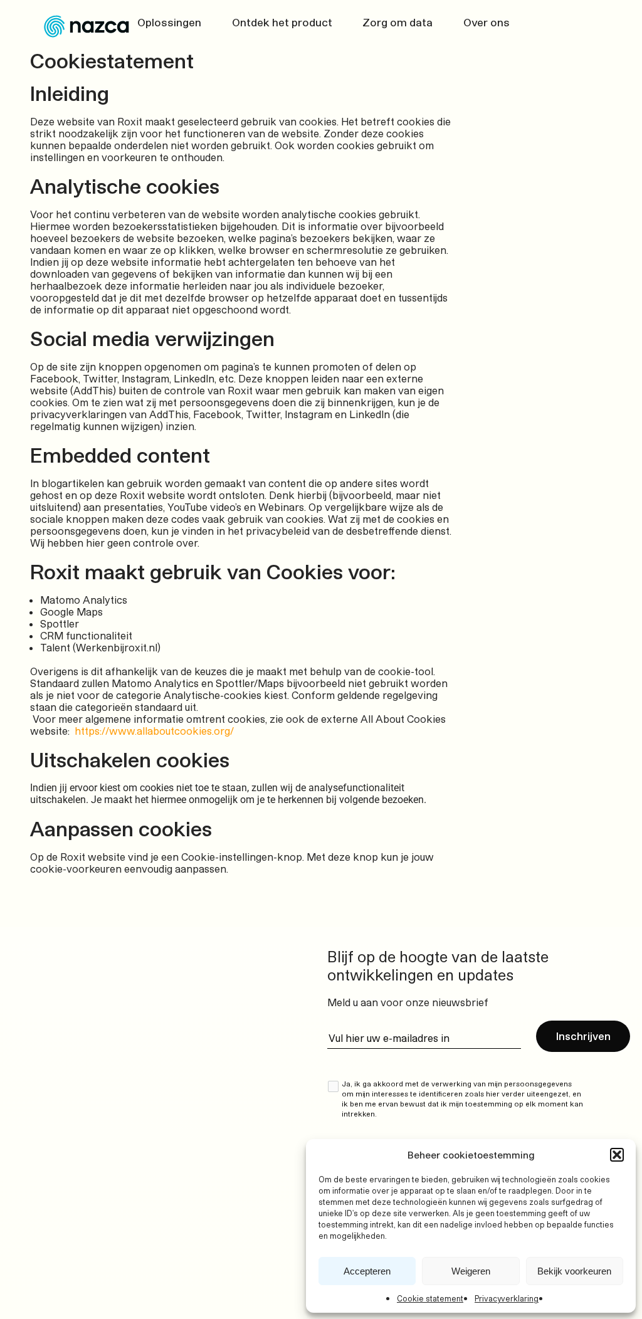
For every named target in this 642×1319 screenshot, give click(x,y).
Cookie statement (430, 1298)
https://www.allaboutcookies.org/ (155, 731)
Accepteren (367, 1271)
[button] (617, 1154)
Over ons (486, 22)
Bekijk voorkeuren (574, 1271)
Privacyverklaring (507, 1298)
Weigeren (470, 1271)
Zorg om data (397, 22)
